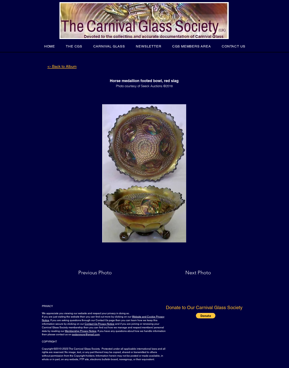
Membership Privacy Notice (80, 331)
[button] (74, 46)
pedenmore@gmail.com (86, 334)
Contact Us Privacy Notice (99, 323)
